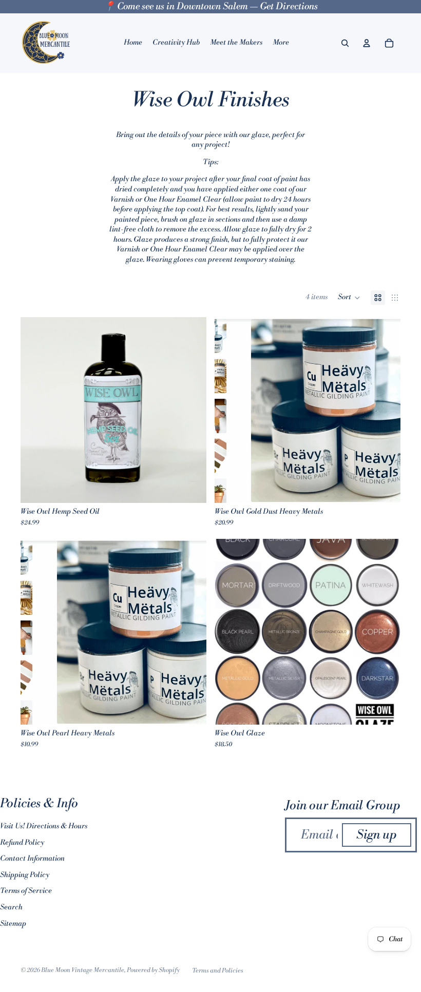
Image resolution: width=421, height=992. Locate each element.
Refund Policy (22, 842)
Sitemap (13, 923)
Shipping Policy (24, 875)
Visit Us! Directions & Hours (43, 826)
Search (11, 907)
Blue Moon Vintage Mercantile (82, 970)
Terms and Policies (217, 971)
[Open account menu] (366, 43)
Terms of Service (26, 891)
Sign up (376, 835)
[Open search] (345, 43)
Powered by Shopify (153, 970)
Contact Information (32, 858)
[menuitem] (280, 43)
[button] (349, 297)
